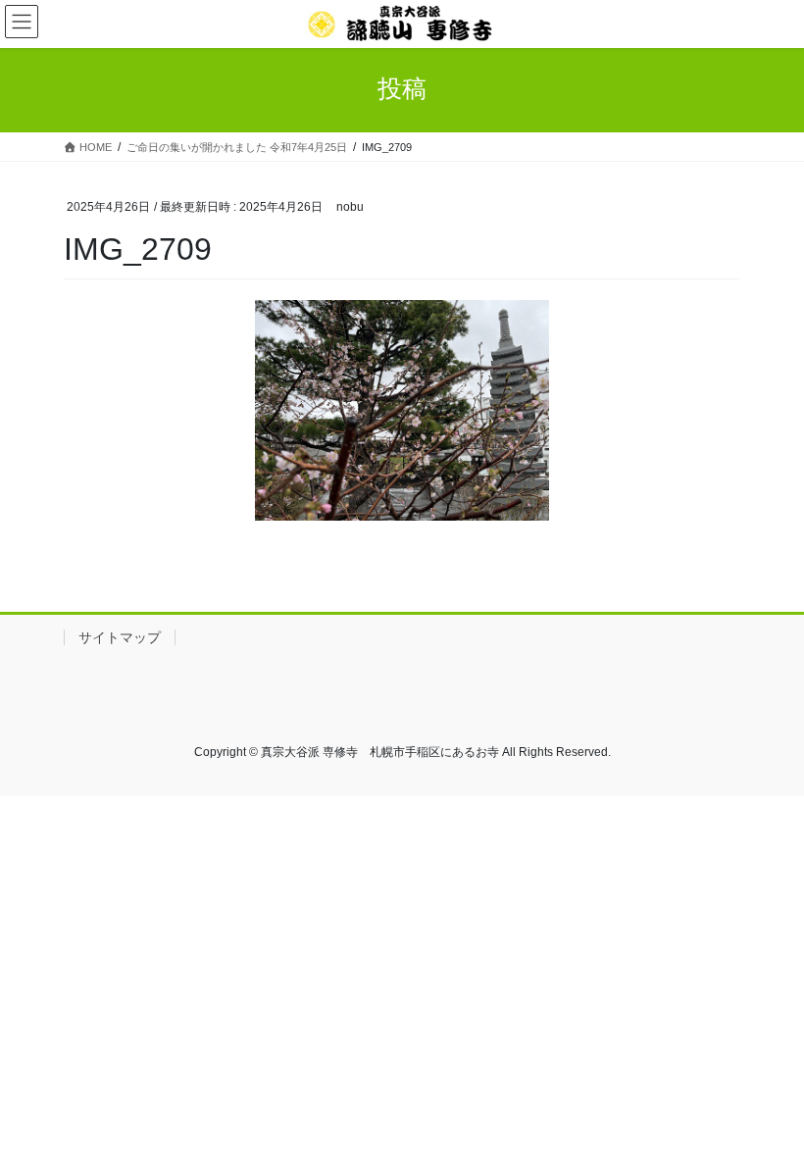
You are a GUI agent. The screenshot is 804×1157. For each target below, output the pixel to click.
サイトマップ (119, 637)
